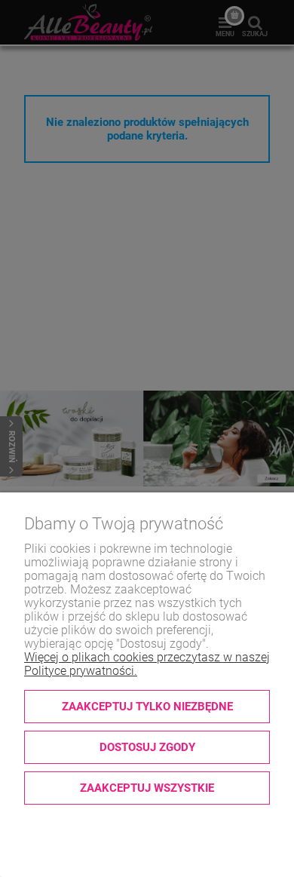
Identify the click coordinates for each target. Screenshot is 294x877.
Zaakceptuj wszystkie (147, 788)
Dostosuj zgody (147, 747)
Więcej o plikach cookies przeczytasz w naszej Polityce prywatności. (147, 664)
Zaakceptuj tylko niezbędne (147, 706)
